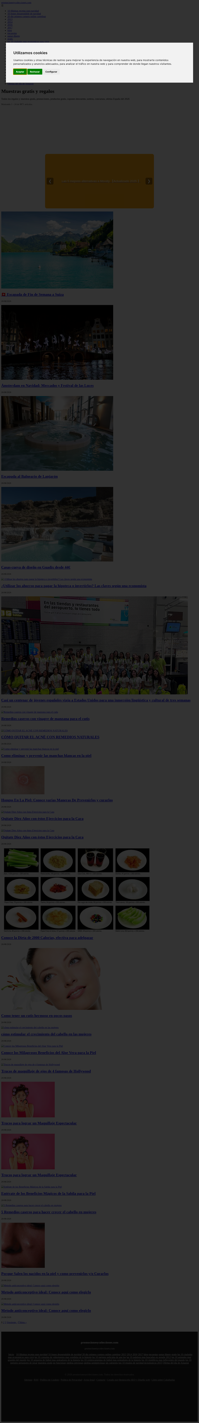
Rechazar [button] (35, 71)
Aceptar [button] (20, 71)
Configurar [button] (51, 71)
